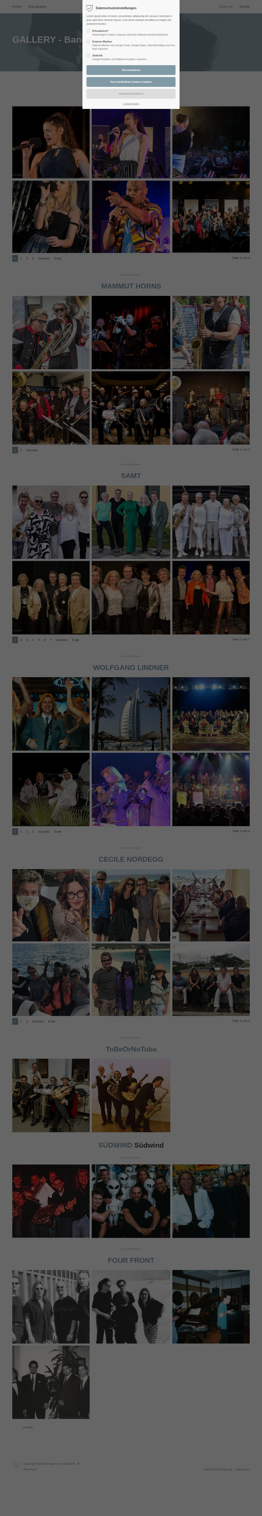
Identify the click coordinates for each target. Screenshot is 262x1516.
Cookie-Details (131, 103)
